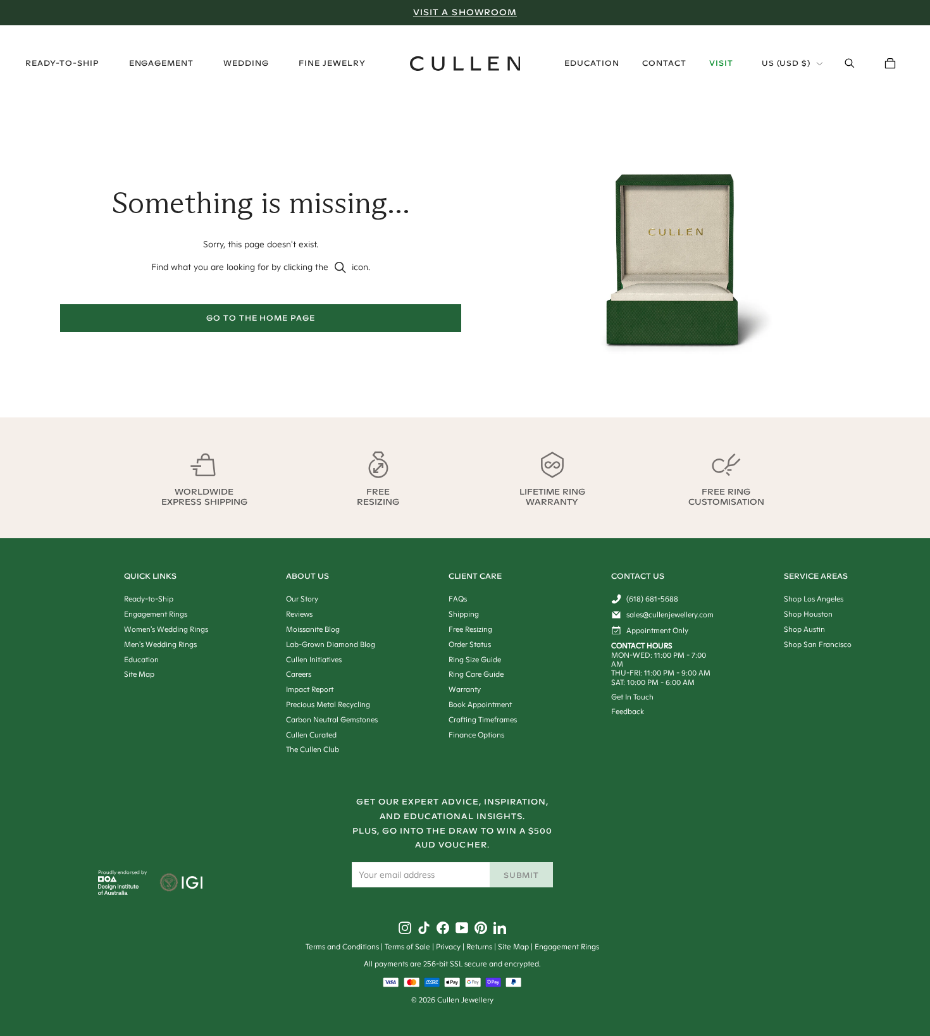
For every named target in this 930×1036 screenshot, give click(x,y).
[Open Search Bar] (850, 63)
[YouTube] (462, 928)
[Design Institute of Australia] (118, 891)
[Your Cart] (890, 63)
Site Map (513, 946)
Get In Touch (632, 696)
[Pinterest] (480, 928)
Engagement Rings (567, 946)
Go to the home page (260, 318)
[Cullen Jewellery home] (465, 63)
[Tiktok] (424, 928)
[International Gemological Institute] (182, 883)
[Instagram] (405, 928)
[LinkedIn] (499, 928)
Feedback (627, 711)
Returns (479, 946)
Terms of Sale (407, 946)
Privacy (448, 946)
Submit (522, 875)
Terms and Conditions (342, 946)
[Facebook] (443, 928)
